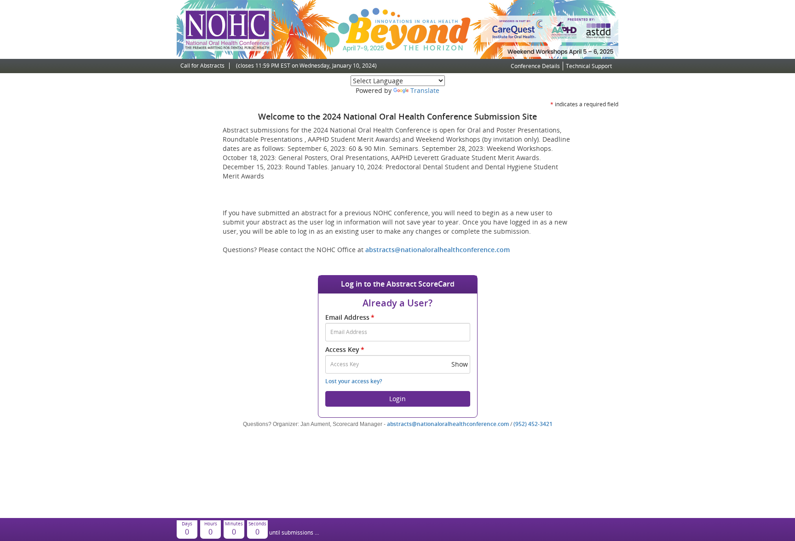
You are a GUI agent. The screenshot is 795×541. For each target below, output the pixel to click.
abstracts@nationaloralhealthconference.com (437, 249)
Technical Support (589, 66)
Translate (424, 90)
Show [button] (459, 364)
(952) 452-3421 (533, 424)
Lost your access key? (353, 381)
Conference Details (535, 66)
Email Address (349, 317)
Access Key (344, 349)
